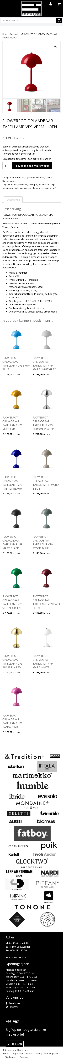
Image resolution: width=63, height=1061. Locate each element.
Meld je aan (14, 1043)
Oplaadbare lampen (35, 177)
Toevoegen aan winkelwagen (31, 165)
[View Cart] (59, 4)
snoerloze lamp (31, 188)
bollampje (22, 184)
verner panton (45, 188)
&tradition (12, 184)
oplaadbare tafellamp (12, 188)
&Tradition (20, 177)
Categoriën (15, 34)
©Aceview (23, 1050)
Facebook (14, 1003)
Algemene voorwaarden (26, 1053)
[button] (55, 46)
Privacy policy (50, 1053)
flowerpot (32, 184)
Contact (24, 1057)
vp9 (54, 188)
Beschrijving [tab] (13, 199)
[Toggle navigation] (6, 3)
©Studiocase (9, 1050)
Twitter (13, 1007)
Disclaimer (10, 1057)
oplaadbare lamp (46, 184)
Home (5, 34)
